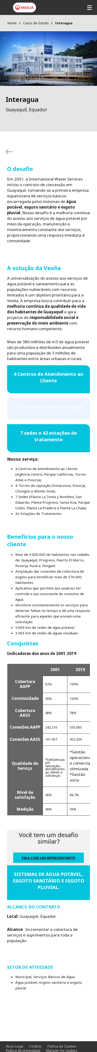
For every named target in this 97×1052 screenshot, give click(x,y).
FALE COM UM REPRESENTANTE (48, 857)
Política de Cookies (61, 1046)
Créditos (35, 1046)
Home (12, 23)
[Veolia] (24, 7)
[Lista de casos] (9, 151)
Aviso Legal (14, 1046)
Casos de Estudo (36, 23)
